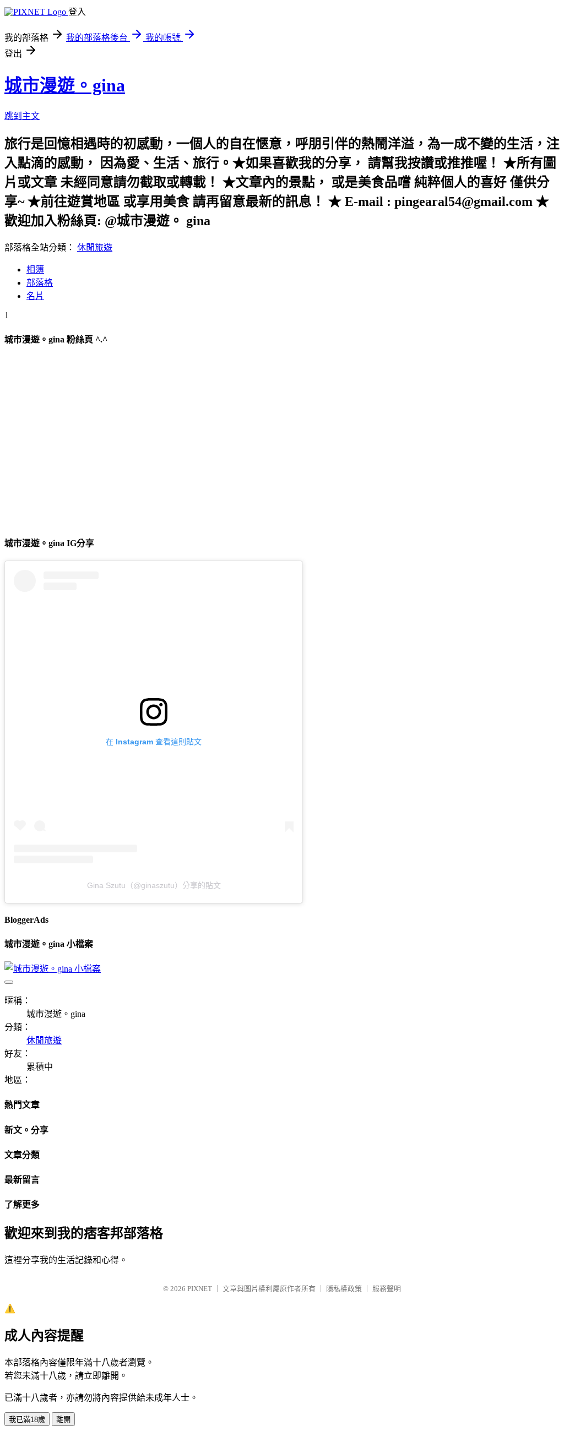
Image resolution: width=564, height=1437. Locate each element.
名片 (35, 296)
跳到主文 (22, 116)
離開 (63, 1420)
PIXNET (199, 1288)
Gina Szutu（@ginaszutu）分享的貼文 (154, 885)
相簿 (35, 269)
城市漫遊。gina (64, 85)
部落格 (39, 282)
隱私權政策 (344, 1288)
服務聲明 (386, 1288)
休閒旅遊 (94, 247)
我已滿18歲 (27, 1420)
